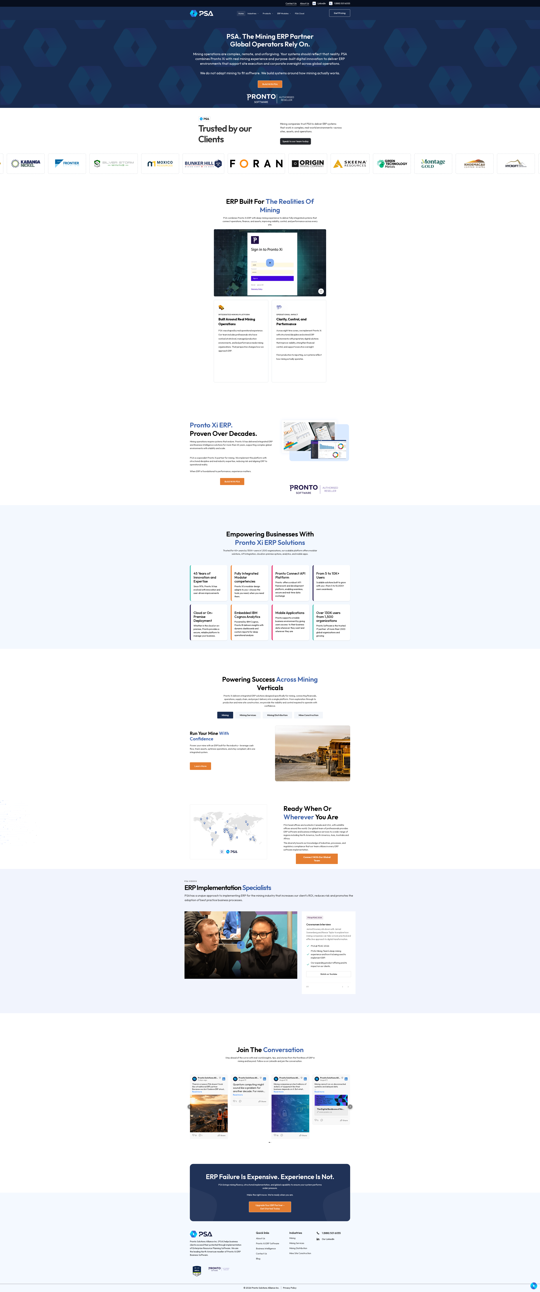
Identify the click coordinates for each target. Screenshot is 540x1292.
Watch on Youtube (328, 974)
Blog (258, 1258)
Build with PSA (270, 84)
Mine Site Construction (300, 1253)
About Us (304, 3)
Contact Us (291, 3)
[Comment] (239, 1101)
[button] (342, 987)
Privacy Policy (289, 1287)
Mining (292, 1238)
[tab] (225, 715)
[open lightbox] (270, 263)
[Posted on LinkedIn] (223, 1079)
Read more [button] (197, 1091)
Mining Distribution (298, 1248)
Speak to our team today (296, 141)
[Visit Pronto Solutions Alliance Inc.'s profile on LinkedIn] (195, 1079)
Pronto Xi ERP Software (267, 1243)
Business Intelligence (266, 1248)
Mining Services (296, 1243)
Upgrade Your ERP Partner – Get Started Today (270, 1207)
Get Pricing (340, 13)
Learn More (200, 766)
